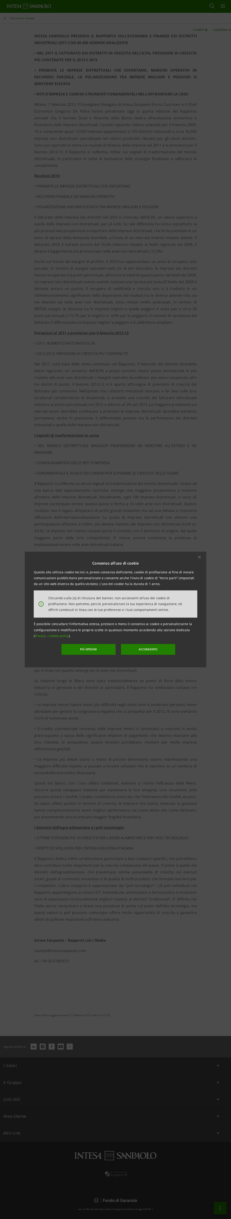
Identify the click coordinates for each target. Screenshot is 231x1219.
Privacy (41, 636)
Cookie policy (59, 636)
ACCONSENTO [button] (148, 649)
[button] (199, 557)
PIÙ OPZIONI (88, 649)
